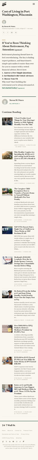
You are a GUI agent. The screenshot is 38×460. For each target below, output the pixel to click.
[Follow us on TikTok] (20, 441)
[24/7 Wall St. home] (4, 4)
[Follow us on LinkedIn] (10, 441)
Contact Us (18, 430)
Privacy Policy (25, 434)
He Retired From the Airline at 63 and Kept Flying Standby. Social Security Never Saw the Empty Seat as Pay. (25, 295)
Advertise (19, 438)
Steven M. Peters (9, 26)
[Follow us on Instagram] (17, 441)
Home (3, 430)
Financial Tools (28, 430)
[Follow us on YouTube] (13, 441)
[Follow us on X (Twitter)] (6, 441)
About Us (10, 430)
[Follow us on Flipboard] (24, 441)
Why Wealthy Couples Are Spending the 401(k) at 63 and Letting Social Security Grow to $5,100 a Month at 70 (24, 156)
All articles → (15, 103)
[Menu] (34, 4)
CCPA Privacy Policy (8, 438)
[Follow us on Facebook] (3, 441)
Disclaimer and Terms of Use (10, 434)
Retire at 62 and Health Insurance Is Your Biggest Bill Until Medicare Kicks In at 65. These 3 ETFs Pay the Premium (25, 389)
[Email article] (11, 32)
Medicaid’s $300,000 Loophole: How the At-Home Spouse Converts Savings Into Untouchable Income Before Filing (24, 262)
